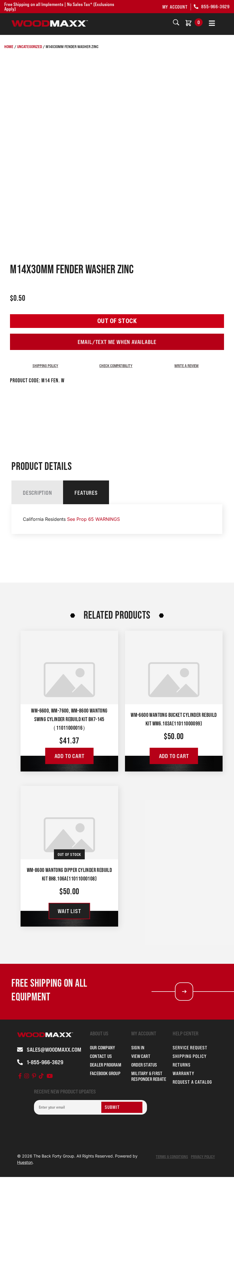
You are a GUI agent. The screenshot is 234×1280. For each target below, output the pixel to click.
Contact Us (101, 1056)
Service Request (190, 1047)
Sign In (137, 1047)
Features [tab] (85, 492)
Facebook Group (105, 1073)
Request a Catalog (192, 1082)
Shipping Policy (45, 365)
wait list (69, 911)
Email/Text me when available (117, 342)
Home (8, 46)
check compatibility (115, 365)
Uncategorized (29, 46)
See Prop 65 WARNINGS (93, 519)
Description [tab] (37, 492)
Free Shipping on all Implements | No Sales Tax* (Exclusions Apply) (59, 6)
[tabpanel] (116, 519)
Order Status (144, 1065)
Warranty (183, 1073)
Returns (182, 1065)
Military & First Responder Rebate (148, 1076)
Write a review (186, 365)
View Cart (140, 1056)
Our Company (102, 1047)
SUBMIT (112, 1107)
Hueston (25, 1162)
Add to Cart (69, 756)
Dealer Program (105, 1065)
